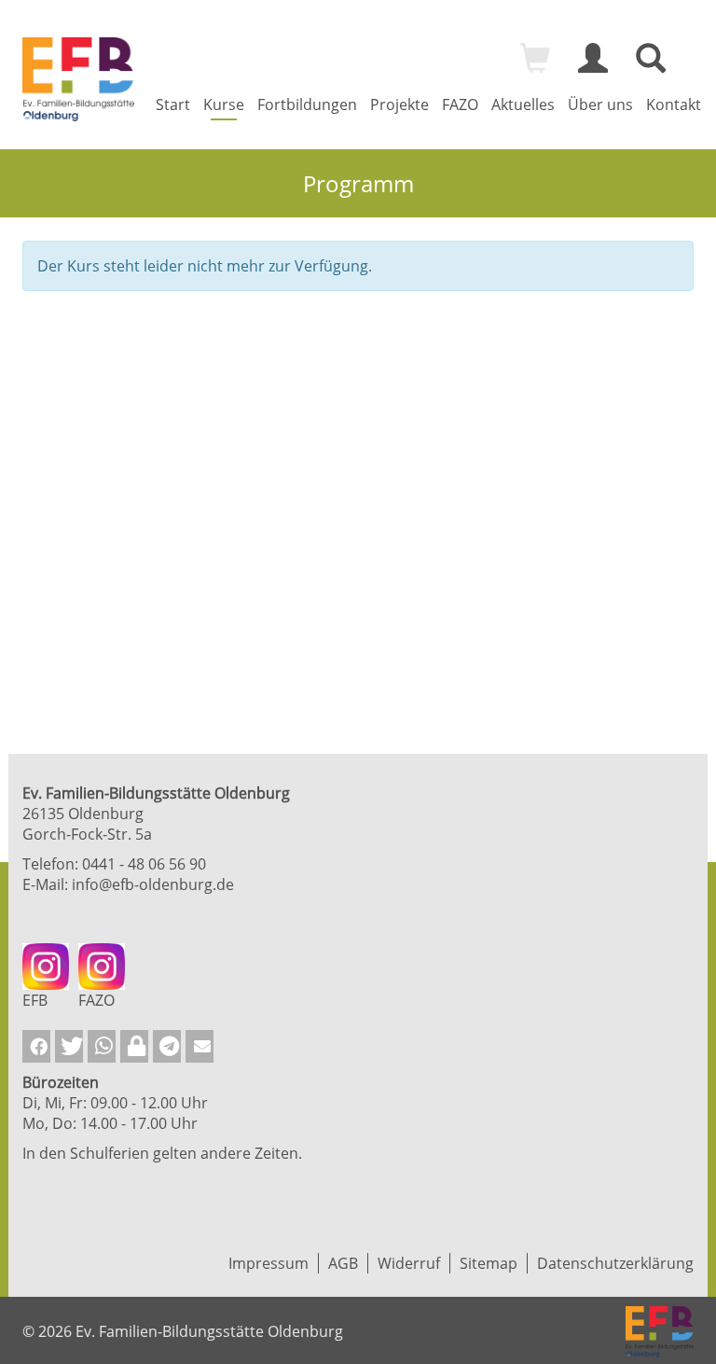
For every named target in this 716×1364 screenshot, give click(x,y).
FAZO (460, 104)
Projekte (399, 104)
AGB (343, 1263)
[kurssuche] (651, 66)
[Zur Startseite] (78, 79)
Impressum (268, 1263)
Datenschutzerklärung (615, 1263)
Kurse (223, 104)
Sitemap (488, 1263)
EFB (35, 1000)
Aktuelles (523, 104)
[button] (36, 1046)
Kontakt (673, 104)
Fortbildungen (307, 104)
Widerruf (409, 1263)
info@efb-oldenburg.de (153, 884)
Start (173, 104)
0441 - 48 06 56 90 (144, 864)
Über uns (600, 104)
